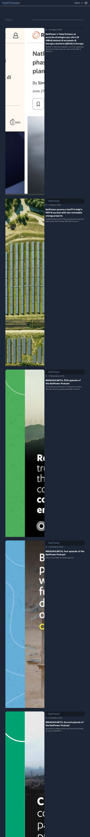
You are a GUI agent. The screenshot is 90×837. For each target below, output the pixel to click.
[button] (86, 3)
